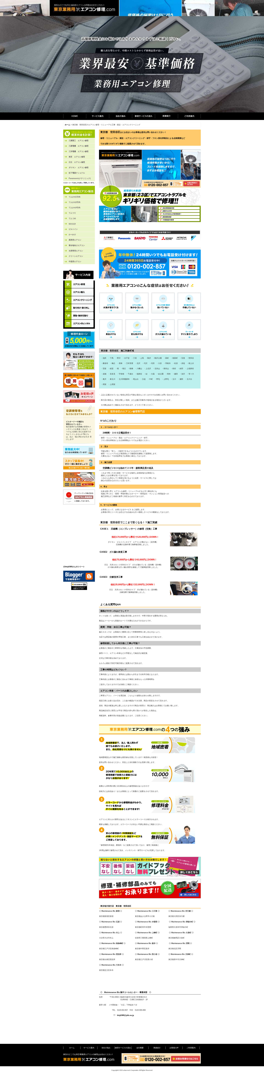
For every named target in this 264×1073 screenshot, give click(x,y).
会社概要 (140, 1048)
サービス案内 (97, 116)
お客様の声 (174, 1048)
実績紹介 (166, 116)
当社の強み (120, 116)
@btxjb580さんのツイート (74, 567)
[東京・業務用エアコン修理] (79, 134)
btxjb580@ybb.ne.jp (125, 1015)
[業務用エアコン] (79, 190)
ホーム (74, 116)
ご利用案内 (189, 116)
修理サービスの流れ (143, 116)
